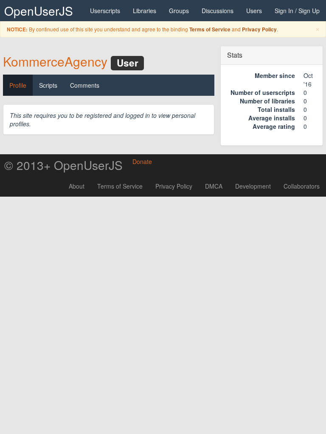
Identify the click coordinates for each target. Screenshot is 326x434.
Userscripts (105, 10)
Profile (17, 85)
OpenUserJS (38, 10)
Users (254, 10)
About (76, 186)
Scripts (48, 85)
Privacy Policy (259, 29)
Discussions (217, 10)
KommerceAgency (55, 61)
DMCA (213, 186)
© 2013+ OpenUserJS (63, 164)
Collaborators (302, 186)
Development (253, 186)
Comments (84, 85)
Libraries (144, 10)
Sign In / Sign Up (297, 10)
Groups (179, 10)
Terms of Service (209, 29)
